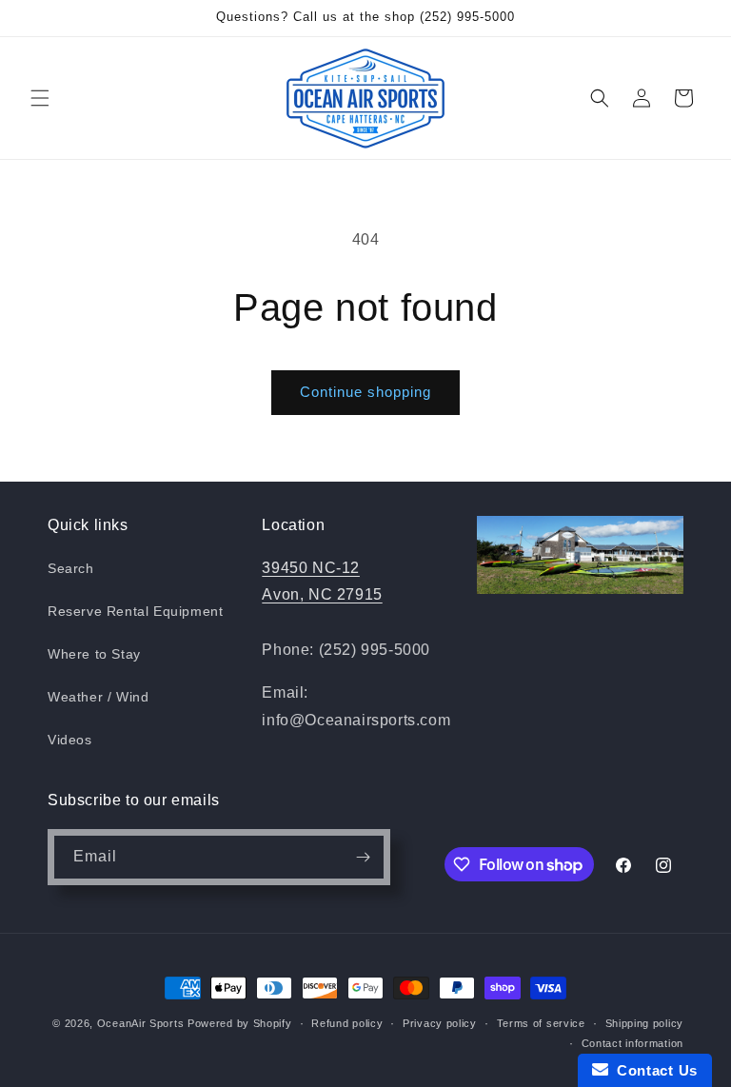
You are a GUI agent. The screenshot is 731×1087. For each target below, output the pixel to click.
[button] (40, 98)
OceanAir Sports (141, 1023)
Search (71, 568)
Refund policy (347, 1023)
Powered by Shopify (240, 1023)
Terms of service (541, 1023)
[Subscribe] (363, 857)
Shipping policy (644, 1023)
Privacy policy (440, 1023)
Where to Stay (94, 654)
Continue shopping (365, 392)
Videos (70, 739)
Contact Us (653, 1070)
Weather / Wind (98, 696)
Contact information (632, 1043)
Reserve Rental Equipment (135, 611)
